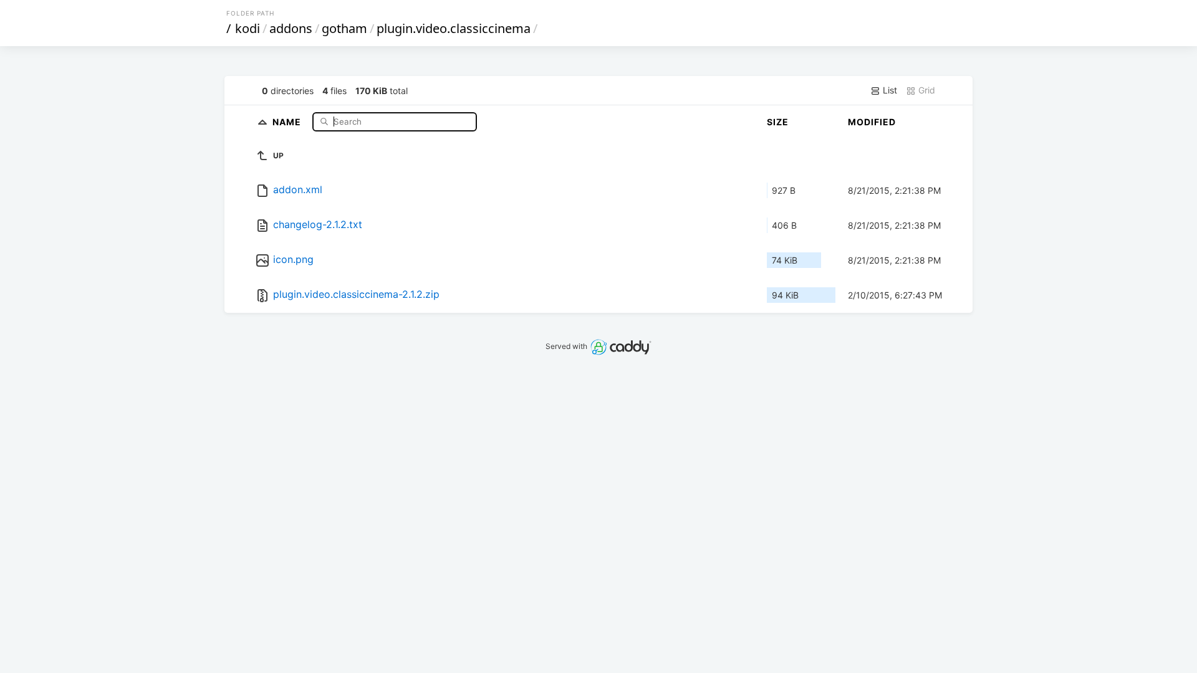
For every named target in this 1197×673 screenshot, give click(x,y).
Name (288, 121)
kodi (247, 28)
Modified (872, 122)
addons (290, 28)
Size (778, 122)
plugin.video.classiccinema (454, 28)
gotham (344, 28)
